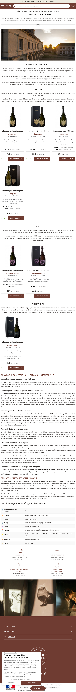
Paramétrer (11, 682)
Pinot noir (28, 526)
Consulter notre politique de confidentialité (14, 676)
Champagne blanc (42, 515)
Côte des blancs (43, 530)
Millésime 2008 (60, 534)
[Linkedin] (41, 673)
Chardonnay (36, 526)
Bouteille (28, 519)
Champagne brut (30, 523)
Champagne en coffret (32, 540)
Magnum (34, 519)
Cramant (55, 530)
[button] (38, 626)
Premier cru (29, 543)
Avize (50, 530)
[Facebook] (45, 673)
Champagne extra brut (44, 523)
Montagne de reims (31, 530)
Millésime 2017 (50, 534)
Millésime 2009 (30, 534)
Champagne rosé (30, 515)
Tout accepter (31, 682)
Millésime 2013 (40, 534)
